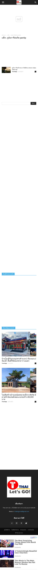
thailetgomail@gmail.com (22, 511)
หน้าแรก (4, 35)
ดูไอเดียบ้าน (7, 530)
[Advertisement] (19, 53)
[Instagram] (16, 523)
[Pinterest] (21, 523)
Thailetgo (14, 71)
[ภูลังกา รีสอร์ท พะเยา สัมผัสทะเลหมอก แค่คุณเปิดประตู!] (6, 70)
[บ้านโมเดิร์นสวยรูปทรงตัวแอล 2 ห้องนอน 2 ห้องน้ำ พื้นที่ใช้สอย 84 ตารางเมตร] (19, 344)
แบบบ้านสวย (31, 530)
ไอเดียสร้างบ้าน (15, 530)
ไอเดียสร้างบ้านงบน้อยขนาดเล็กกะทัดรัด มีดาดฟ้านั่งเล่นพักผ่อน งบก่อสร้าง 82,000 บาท (19, 397)
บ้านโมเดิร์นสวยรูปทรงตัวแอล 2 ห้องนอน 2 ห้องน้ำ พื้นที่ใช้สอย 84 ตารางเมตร (19, 360)
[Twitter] (26, 523)
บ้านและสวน (23, 530)
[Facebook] (12, 523)
